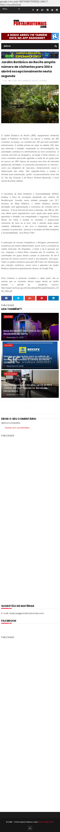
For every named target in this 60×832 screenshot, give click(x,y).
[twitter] (37, 9)
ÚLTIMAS (43, 80)
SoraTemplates (46, 822)
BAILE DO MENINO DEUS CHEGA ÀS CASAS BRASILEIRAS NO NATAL (26, 332)
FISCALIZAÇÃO (10, 374)
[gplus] (42, 9)
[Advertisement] (30, 518)
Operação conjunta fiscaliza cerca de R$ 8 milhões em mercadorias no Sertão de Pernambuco (28, 388)
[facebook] (33, 9)
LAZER (14, 80)
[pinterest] (52, 9)
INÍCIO (7, 46)
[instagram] (48, 9)
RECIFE (35, 80)
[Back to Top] (30, 828)
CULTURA (8, 316)
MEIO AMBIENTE (24, 80)
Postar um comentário (17, 427)
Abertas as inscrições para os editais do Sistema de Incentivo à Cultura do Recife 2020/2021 (26, 359)
